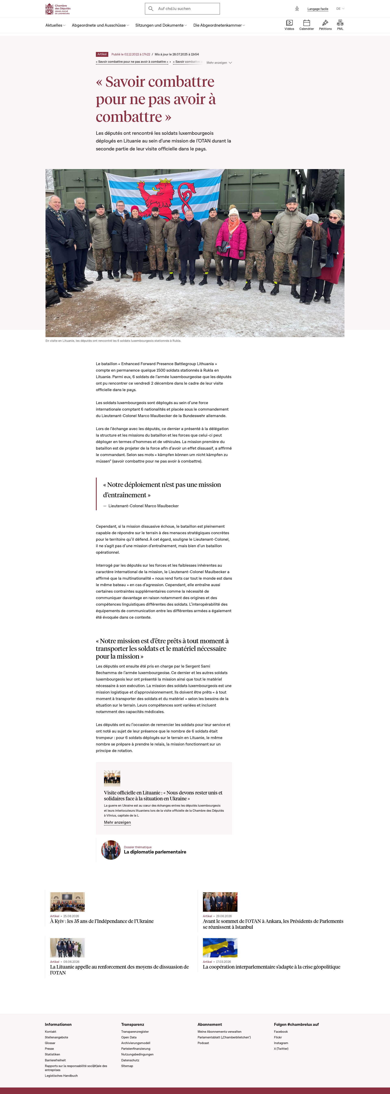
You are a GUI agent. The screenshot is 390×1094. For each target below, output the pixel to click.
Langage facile (318, 9)
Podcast (203, 1043)
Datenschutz (130, 1060)
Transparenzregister (135, 1032)
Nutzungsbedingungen (137, 1054)
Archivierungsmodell (135, 1043)
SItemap (127, 1066)
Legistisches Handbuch (61, 1076)
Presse (49, 1049)
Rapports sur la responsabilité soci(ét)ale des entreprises (76, 1068)
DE (338, 9)
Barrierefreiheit (55, 1060)
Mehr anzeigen (117, 822)
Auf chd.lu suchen (174, 8)
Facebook (281, 1032)
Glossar (50, 1043)
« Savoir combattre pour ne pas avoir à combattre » (132, 62)
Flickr (278, 1037)
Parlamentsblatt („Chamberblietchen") (224, 1037)
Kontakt (50, 1032)
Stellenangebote (56, 1037)
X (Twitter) (281, 1049)
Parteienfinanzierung (135, 1049)
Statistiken (52, 1054)
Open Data (128, 1037)
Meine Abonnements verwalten (220, 1032)
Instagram (281, 1043)
